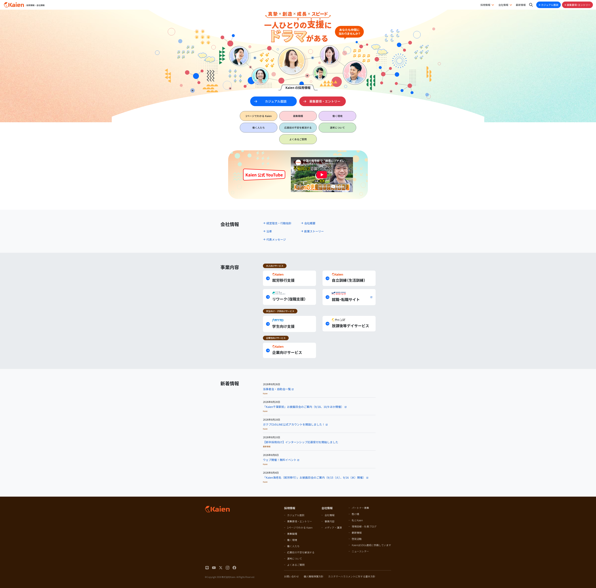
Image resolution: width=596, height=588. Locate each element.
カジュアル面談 (549, 5)
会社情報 (503, 5)
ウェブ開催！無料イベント (279, 460)
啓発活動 (357, 539)
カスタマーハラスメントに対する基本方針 (351, 576)
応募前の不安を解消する (298, 127)
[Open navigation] (531, 5)
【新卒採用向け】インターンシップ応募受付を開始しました (300, 442)
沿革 (269, 231)
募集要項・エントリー (578, 5)
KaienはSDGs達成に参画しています (371, 545)
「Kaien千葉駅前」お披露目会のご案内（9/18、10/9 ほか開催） (303, 407)
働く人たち (258, 127)
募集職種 (298, 116)
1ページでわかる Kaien (299, 527)
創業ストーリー (314, 231)
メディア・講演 (333, 527)
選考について (337, 127)
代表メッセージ (276, 239)
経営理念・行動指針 (278, 223)
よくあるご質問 (298, 139)
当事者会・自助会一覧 (277, 389)
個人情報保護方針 (313, 576)
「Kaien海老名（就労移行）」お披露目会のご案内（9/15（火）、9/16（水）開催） (314, 477)
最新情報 (521, 5)
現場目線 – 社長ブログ (364, 526)
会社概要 (309, 223)
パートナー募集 (360, 508)
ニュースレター (360, 551)
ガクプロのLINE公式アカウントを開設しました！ (294, 424)
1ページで (259, 116)
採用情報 (485, 5)
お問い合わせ (291, 576)
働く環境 (337, 116)
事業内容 (329, 521)
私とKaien (357, 520)
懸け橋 (355, 514)
